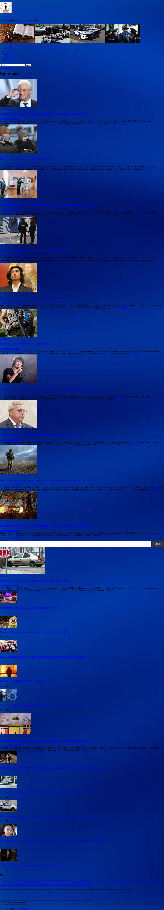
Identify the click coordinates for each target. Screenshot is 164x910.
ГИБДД (8, 54)
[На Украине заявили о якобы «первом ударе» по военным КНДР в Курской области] (82, 505)
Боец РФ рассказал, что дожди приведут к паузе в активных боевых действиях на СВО (48, 480)
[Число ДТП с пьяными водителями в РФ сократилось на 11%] (8, 627)
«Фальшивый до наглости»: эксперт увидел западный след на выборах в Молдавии (47, 204)
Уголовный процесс (23, 885)
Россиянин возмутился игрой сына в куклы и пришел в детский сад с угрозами (44, 740)
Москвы (41, 882)
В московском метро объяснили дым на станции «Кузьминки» (35, 250)
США (131, 882)
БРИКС (29, 880)
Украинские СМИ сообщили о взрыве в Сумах (26, 680)
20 (14, 537)
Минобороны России (18, 882)
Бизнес (39, 880)
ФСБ (52, 885)
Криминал (9, 49)
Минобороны (5, 882)
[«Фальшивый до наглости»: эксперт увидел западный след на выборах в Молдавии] (82, 184)
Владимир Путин (68, 880)
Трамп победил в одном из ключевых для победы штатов (32, 865)
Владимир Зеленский (54, 880)
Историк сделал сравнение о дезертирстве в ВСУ (27, 343)
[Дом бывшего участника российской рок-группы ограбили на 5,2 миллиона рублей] (8, 787)
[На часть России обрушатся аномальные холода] (82, 138)
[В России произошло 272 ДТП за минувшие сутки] (8, 603)
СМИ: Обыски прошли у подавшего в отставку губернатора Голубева (39, 434)
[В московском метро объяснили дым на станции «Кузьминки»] (82, 230)
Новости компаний (78, 882)
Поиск (3, 540)
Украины (47, 885)
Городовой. (5, 16)
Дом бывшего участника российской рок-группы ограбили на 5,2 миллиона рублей (47, 792)
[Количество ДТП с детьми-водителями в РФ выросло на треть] (22, 573)
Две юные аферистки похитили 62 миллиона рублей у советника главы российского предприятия (54, 840)
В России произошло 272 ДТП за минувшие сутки (28, 607)
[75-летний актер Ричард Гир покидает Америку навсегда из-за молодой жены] (82, 93)
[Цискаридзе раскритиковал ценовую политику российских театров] (82, 277)
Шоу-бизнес (59, 885)
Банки (34, 880)
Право (8, 56)
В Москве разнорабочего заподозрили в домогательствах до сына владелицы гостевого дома (52, 816)
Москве (35, 882)
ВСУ (44, 880)
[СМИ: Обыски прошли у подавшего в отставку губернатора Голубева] (82, 414)
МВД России (153, 880)
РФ (122, 882)
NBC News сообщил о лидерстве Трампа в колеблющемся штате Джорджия (42, 656)
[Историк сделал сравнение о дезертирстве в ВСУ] (82, 323)
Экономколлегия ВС (71, 885)
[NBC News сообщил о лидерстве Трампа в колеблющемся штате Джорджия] (8, 651)
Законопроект (139, 880)
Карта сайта (10, 60)
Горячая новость (106, 880)
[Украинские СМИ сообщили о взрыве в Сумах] (8, 676)
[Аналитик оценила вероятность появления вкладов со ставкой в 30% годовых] (8, 700)
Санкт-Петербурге (140, 882)
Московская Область (52, 882)
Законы (8, 51)
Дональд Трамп (128, 880)
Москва (29, 882)
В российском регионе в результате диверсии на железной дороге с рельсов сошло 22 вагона (51, 767)
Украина (34, 885)
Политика (9, 58)
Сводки (8, 47)
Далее (17, 537)
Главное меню (6, 67)
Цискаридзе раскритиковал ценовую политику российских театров (37, 298)
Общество (89, 882)
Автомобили (4, 880)
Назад (2, 537)
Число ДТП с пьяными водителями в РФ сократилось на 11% (34, 632)
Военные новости (87, 880)
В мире (77, 880)
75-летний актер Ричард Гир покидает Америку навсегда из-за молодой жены (43, 113)
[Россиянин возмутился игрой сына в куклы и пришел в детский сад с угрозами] (15, 733)
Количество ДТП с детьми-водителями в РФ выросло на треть (34, 580)
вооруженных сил (85, 885)
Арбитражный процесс (17, 880)
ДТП (120, 880)
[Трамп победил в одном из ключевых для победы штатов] (8, 860)
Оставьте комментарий (10, 119)
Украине (41, 885)
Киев (146, 880)
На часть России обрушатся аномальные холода (27, 159)
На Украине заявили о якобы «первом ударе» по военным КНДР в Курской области (47, 525)
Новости (68, 882)
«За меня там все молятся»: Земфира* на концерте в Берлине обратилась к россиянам (48, 389)
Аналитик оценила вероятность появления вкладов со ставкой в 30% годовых (44, 705)
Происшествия (115, 882)
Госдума (115, 880)
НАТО (62, 882)
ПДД (95, 882)
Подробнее (123, 123)
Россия (126, 882)
